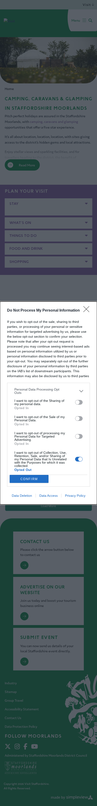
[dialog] (48, 403)
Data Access (48, 495)
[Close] (87, 310)
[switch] (79, 402)
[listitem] (48, 391)
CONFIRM (29, 479)
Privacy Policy (75, 495)
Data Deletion (22, 495)
